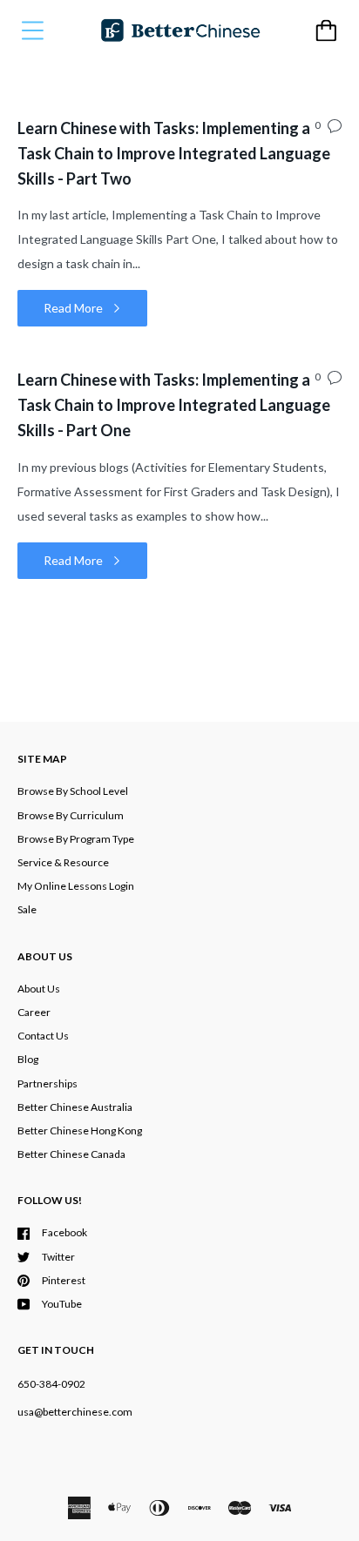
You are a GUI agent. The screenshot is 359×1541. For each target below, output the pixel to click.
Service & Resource (63, 862)
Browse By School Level (72, 790)
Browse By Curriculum (70, 815)
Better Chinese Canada (71, 1154)
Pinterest (63, 1280)
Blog (27, 1059)
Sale (27, 909)
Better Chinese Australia (74, 1107)
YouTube (62, 1303)
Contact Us (43, 1035)
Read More (74, 307)
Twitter (58, 1256)
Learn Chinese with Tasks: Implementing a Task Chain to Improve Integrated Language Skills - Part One (173, 405)
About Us (38, 988)
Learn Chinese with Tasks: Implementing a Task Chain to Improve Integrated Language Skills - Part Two (173, 153)
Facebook (64, 1232)
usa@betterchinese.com (74, 1411)
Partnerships (47, 1083)
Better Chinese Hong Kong (79, 1130)
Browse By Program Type (75, 838)
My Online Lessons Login (75, 885)
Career (34, 1012)
